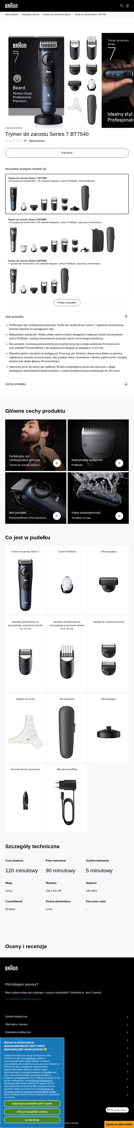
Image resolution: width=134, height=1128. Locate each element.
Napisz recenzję (36, 140)
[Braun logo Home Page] (11, 6)
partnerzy (30, 1058)
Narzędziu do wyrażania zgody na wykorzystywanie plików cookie (29, 1090)
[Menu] (127, 6)
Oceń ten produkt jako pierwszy (28, 972)
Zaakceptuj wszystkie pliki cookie (32, 1103)
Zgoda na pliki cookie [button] (119, 1124)
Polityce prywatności (41, 1080)
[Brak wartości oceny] (14, 141)
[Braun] (11, 6)
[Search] (122, 6)
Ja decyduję (32, 1119)
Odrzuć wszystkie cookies (32, 1111)
